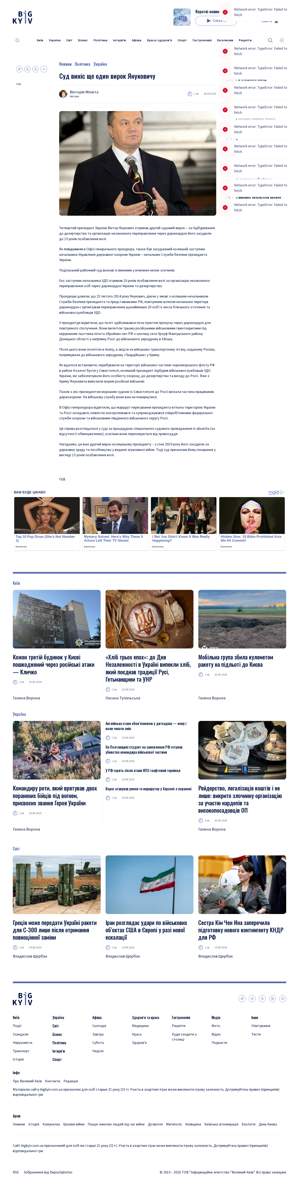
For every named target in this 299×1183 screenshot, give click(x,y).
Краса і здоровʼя (159, 40)
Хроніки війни (73, 1124)
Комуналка (51, 1124)
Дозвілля (155, 1124)
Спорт (182, 40)
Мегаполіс (174, 1124)
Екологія (248, 1124)
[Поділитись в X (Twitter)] (35, 69)
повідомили (73, 249)
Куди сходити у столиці (184, 1037)
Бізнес (83, 40)
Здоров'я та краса (145, 1017)
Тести (256, 1034)
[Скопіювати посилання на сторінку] (43, 69)
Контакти (52, 1081)
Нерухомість (22, 1042)
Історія (18, 1059)
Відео (216, 1034)
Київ (40, 40)
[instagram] (272, 998)
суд (18, 84)
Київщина (193, 1124)
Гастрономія (202, 40)
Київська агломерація (221, 1124)
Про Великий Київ (27, 1081)
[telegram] (242, 998)
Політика (100, 40)
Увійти (266, 21)
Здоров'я (139, 1042)
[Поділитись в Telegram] (19, 69)
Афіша (136, 40)
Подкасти (219, 1042)
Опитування (260, 1025)
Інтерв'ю (119, 40)
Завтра (98, 1034)
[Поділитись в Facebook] (27, 69)
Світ (69, 40)
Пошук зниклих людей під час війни (116, 1124)
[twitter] (262, 998)
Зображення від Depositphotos (48, 1172)
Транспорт (21, 1051)
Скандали (20, 1034)
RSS (16, 1172)
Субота (98, 1042)
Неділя (98, 1051)
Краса (136, 1034)
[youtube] (282, 998)
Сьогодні (99, 1025)
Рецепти (179, 1025)
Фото (216, 1025)
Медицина (140, 1025)
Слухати (219, 20)
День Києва (268, 1124)
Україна (55, 40)
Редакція (70, 1081)
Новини (65, 64)
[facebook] (252, 998)
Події (17, 1025)
